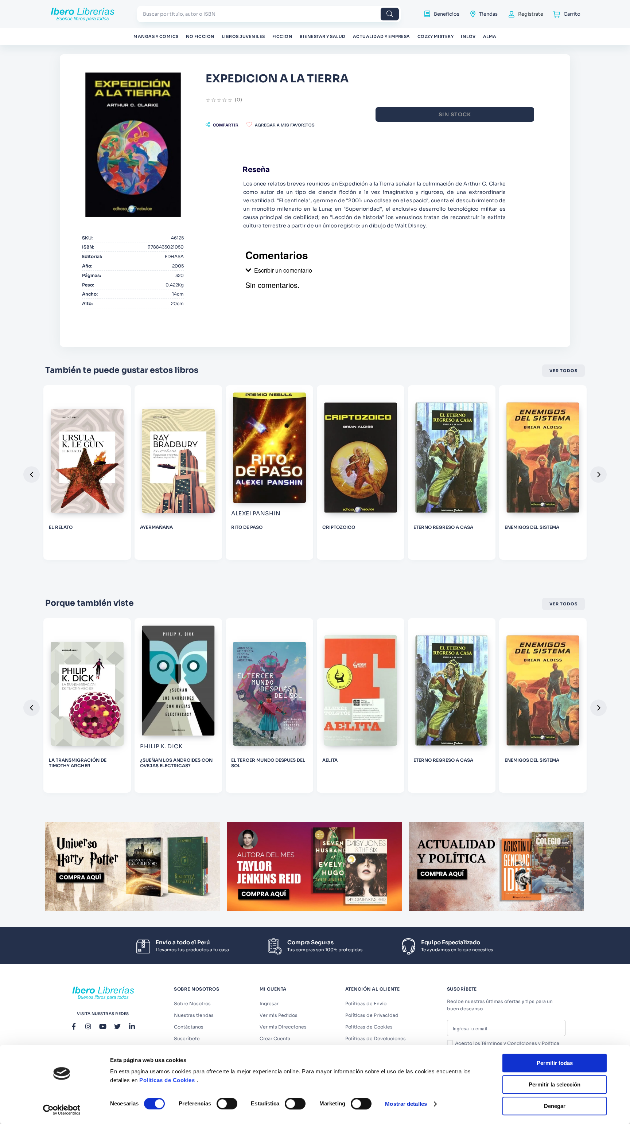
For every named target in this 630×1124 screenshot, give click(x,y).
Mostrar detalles (406, 1104)
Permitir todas (555, 1063)
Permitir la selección (554, 1084)
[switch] (227, 1103)
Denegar (554, 1106)
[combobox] (269, 14)
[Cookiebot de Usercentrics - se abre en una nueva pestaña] (62, 1109)
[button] (222, 125)
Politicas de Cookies (167, 1080)
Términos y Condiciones (509, 1043)
